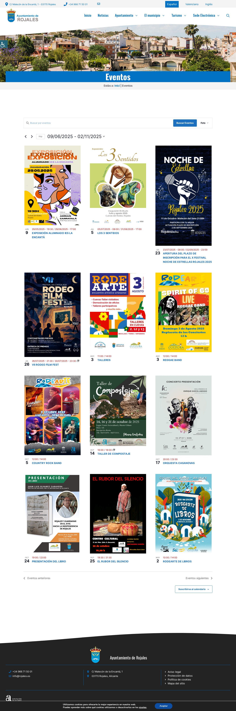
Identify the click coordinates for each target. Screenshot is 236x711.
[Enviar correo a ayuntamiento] (96, 4)
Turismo (176, 15)
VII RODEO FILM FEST (45, 364)
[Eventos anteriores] (25, 136)
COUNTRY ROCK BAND (47, 463)
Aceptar (164, 705)
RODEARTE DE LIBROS (177, 561)
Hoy (40, 136)
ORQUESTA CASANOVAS (179, 463)
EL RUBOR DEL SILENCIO (113, 561)
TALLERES (103, 360)
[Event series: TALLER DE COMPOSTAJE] (114, 450)
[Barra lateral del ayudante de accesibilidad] (4, 44)
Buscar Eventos (185, 123)
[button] (228, 15)
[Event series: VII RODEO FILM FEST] (78, 361)
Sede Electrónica (204, 15)
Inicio (87, 15)
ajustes (142, 707)
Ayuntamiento (124, 15)
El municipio (152, 15)
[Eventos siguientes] (32, 136)
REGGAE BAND (172, 360)
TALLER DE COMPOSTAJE (113, 453)
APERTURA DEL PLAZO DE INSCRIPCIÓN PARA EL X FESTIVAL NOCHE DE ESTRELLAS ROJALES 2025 (187, 257)
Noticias (103, 15)
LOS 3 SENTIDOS (108, 233)
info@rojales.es (21, 676)
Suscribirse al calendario (192, 589)
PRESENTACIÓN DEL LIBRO (49, 561)
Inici (117, 85)
